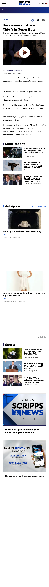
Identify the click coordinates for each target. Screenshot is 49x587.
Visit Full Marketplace (38, 206)
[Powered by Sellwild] (43, 337)
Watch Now (42, 3)
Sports (7, 20)
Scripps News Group (14, 71)
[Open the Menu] (4, 3)
